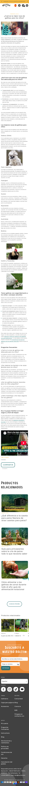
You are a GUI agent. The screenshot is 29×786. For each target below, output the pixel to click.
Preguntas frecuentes (5, 728)
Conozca (18, 706)
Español (4, 681)
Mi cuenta (4, 723)
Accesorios (5, 706)
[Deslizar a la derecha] (27, 1)
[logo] (6, 5)
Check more (14, 604)
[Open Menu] (27, 5)
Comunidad (19, 699)
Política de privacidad (5, 747)
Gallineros (4, 699)
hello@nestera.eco (19, 775)
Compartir (8, 465)
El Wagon (17, 633)
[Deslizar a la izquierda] (2, 1)
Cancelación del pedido (6, 763)
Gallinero (3, 633)
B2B (16, 710)
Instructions (5, 733)
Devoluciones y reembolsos (6, 742)
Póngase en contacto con (19, 715)
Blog (16, 702)
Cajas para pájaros (7, 702)
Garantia (4, 758)
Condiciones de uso (6, 753)
